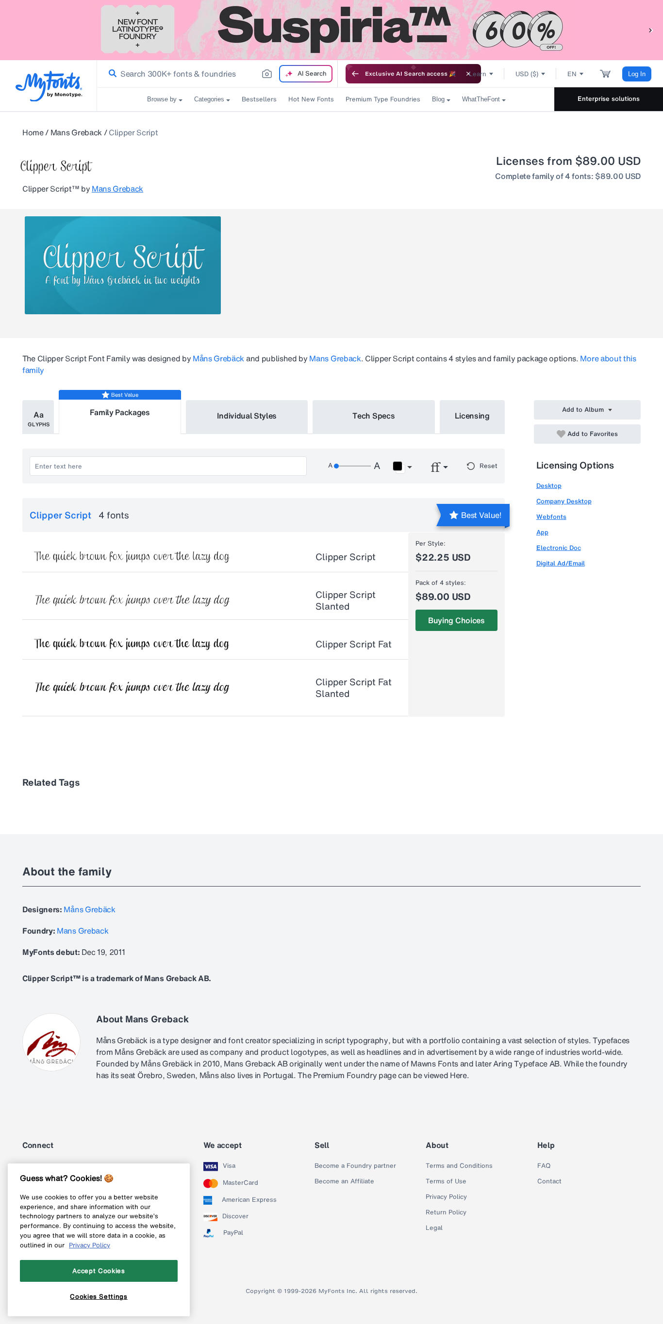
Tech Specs (373, 415)
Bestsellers (259, 99)
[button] (651, 30)
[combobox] (217, 73)
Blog (438, 99)
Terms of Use (446, 1181)
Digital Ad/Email (560, 563)
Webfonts (551, 516)
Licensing (472, 415)
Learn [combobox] (477, 74)
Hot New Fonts (311, 99)
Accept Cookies (98, 1271)
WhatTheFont (481, 99)
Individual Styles (247, 415)
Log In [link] (637, 74)
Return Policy (446, 1212)
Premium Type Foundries (383, 99)
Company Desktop (564, 501)
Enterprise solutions (609, 98)
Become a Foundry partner (355, 1166)
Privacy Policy (446, 1197)
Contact (549, 1181)
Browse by (162, 99)
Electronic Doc (558, 547)
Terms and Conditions (459, 1166)
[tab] (38, 417)
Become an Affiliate (344, 1181)
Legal (434, 1228)
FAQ (543, 1166)
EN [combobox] (572, 74)
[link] (110, 73)
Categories (209, 99)
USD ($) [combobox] (526, 74)
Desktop (549, 485)
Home (33, 132)
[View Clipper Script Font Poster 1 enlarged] (123, 265)
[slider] (352, 466)
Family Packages (120, 412)
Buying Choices (456, 620)
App (542, 532)
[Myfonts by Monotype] (49, 86)
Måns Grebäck (218, 358)
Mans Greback (76, 132)
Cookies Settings (99, 1296)
